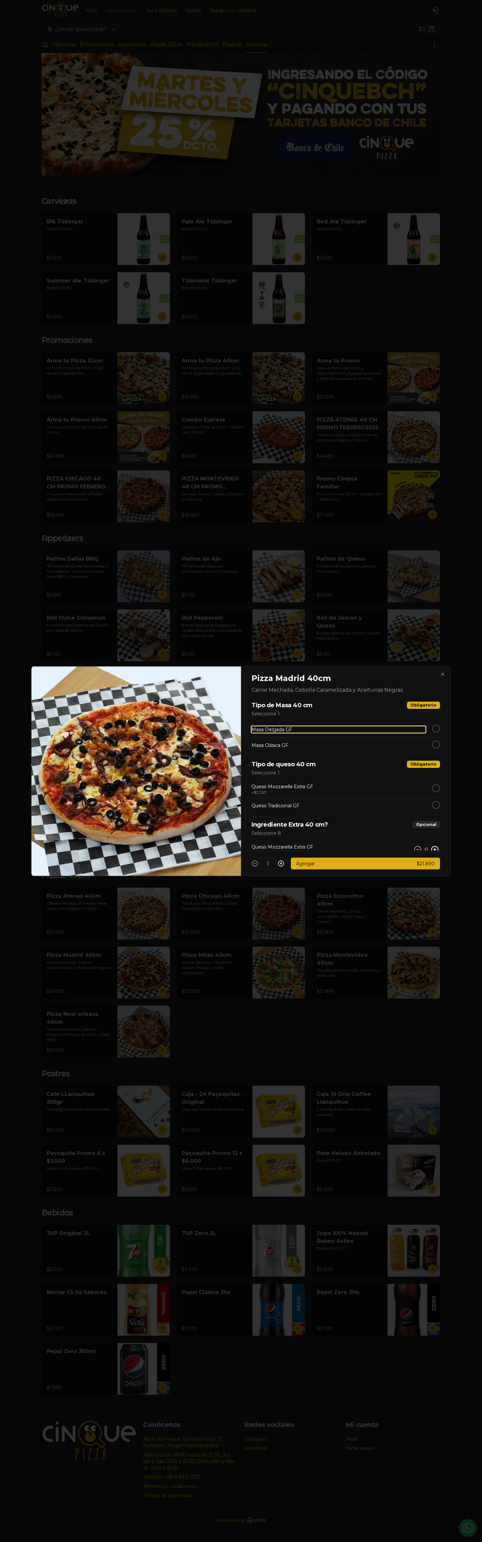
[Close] (442, 674)
